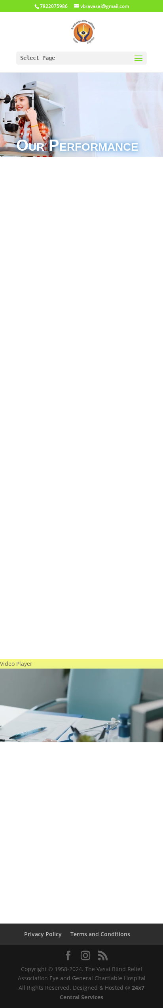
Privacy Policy (43, 934)
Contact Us (81, 700)
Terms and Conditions (100, 934)
